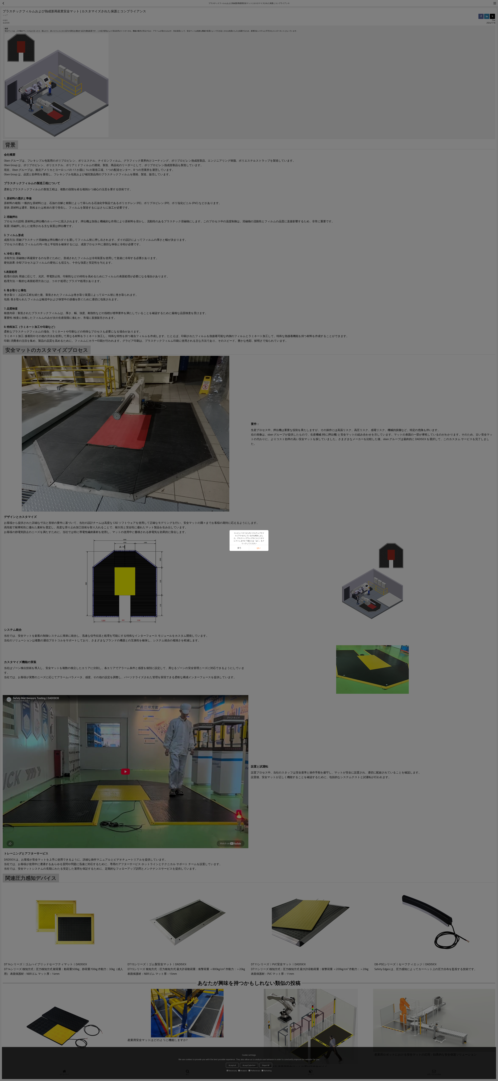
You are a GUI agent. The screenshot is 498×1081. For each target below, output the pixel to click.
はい (259, 547)
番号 (239, 547)
